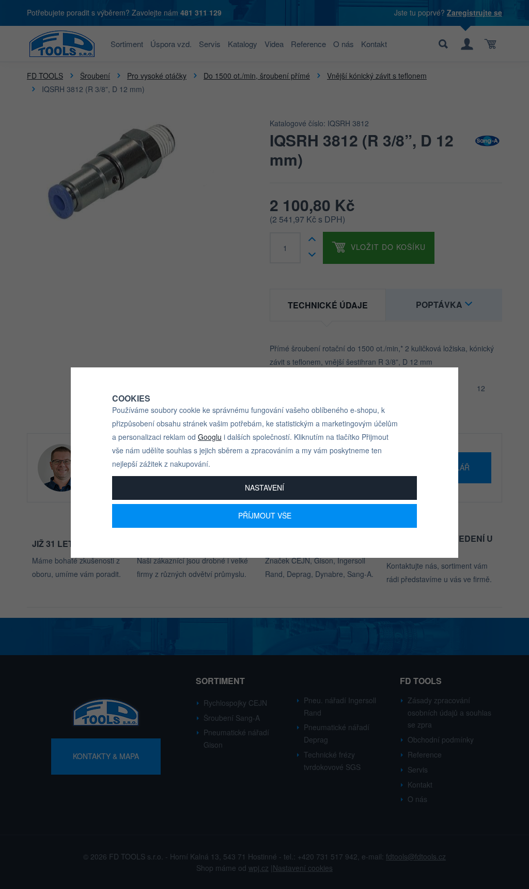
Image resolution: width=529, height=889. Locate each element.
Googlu (210, 437)
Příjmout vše (264, 515)
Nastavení (264, 487)
